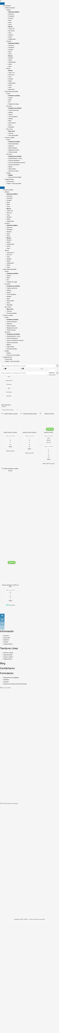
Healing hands (11, 83)
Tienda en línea (9, 380)
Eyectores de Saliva (13, 171)
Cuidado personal (9, 179)
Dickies (10, 37)
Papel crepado (12, 169)
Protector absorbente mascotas (16, 162)
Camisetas (11, 14)
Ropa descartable (7, 655)
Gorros (10, 24)
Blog (9, 388)
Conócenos (8, 384)
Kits (9, 102)
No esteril (9, 106)
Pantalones (11, 16)
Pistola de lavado (12, 152)
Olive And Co (11, 31)
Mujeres (9, 10)
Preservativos (10, 181)
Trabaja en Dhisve (7, 644)
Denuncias (6, 682)
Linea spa (10, 133)
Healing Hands (12, 39)
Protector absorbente (14, 160)
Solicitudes (6, 679)
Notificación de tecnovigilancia (11, 677)
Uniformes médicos (10, 7)
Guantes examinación (13, 164)
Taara (9, 33)
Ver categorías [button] (7, 5)
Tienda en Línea (9, 648)
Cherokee (10, 35)
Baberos (10, 166)
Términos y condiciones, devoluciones (41, 921)
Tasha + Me (11, 28)
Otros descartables (13, 135)
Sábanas (10, 112)
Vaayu (10, 66)
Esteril (8, 93)
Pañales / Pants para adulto (14, 183)
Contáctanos (9, 392)
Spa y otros (10, 129)
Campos (10, 97)
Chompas (10, 18)
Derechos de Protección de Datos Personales (15, 684)
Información (7, 631)
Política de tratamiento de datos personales (19, 921)
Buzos (10, 20)
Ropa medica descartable (11, 91)
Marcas (9, 68)
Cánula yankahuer (12, 148)
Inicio (9, 376)
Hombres (9, 41)
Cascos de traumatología (14, 177)
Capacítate (9, 395)
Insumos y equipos (10, 137)
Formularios (6, 673)
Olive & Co (9, 213)
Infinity (10, 64)
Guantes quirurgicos (13, 143)
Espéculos (11, 146)
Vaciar (10, 446)
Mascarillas (11, 127)
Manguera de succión (13, 150)
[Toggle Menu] (2, 3)
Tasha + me (11, 72)
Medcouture (11, 89)
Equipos (9, 173)
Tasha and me (10, 252)
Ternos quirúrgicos (13, 116)
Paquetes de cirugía (13, 104)
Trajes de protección (13, 110)
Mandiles (10, 118)
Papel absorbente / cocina (15, 158)
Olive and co (11, 74)
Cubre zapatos (12, 123)
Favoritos (5, 642)
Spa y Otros (8, 307)
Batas (10, 22)
